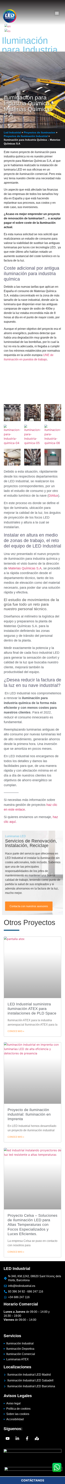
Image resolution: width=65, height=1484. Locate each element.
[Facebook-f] (27, 1438)
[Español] (8, 30)
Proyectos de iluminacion (39, 132)
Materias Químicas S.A (25, 568)
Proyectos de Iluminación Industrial (26, 136)
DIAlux (53, 495)
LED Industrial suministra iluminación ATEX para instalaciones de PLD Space (32, 1008)
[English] (8, 26)
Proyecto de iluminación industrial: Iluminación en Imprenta (29, 1114)
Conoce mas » (16, 1031)
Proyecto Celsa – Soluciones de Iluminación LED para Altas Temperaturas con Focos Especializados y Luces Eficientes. (32, 1224)
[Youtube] (8, 1438)
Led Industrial (12, 132)
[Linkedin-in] (17, 1438)
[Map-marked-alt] (37, 1438)
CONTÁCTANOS (32, 1480)
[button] (57, 13)
